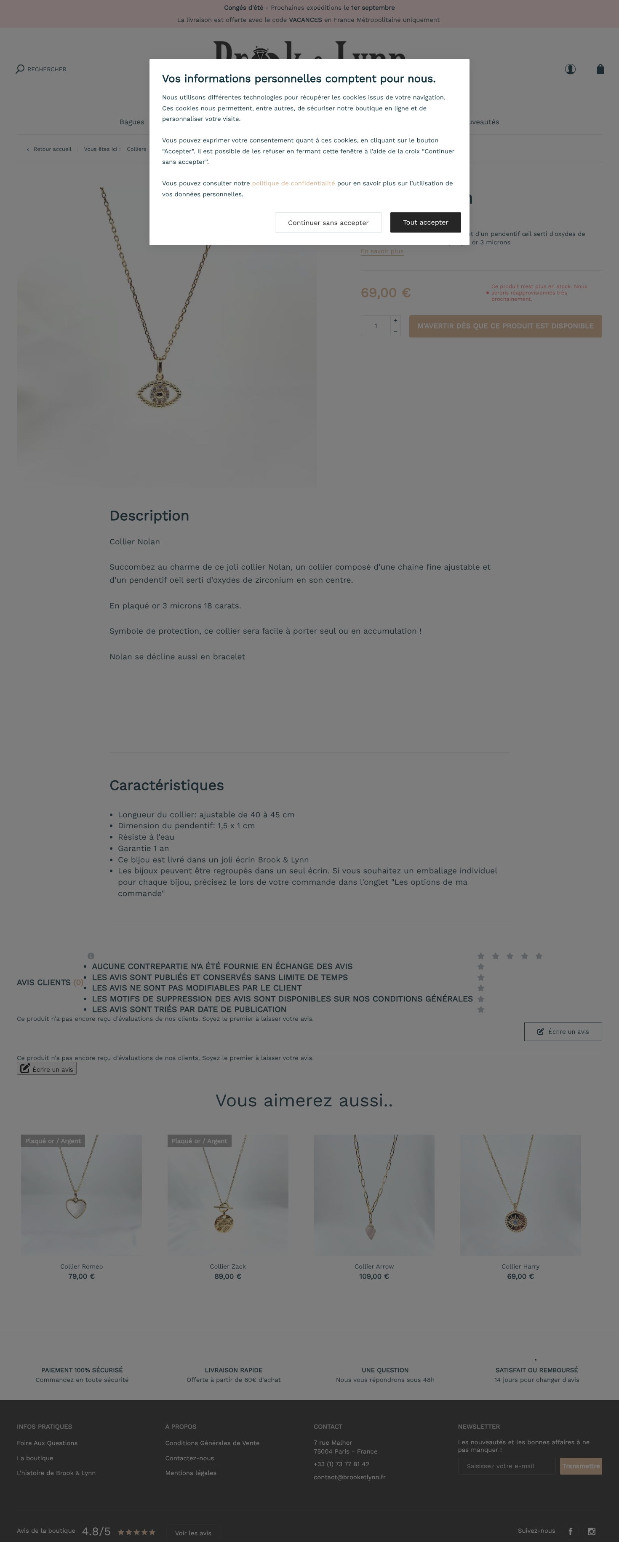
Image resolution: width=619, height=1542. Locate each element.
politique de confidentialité (293, 183)
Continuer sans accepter (328, 223)
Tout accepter (425, 222)
